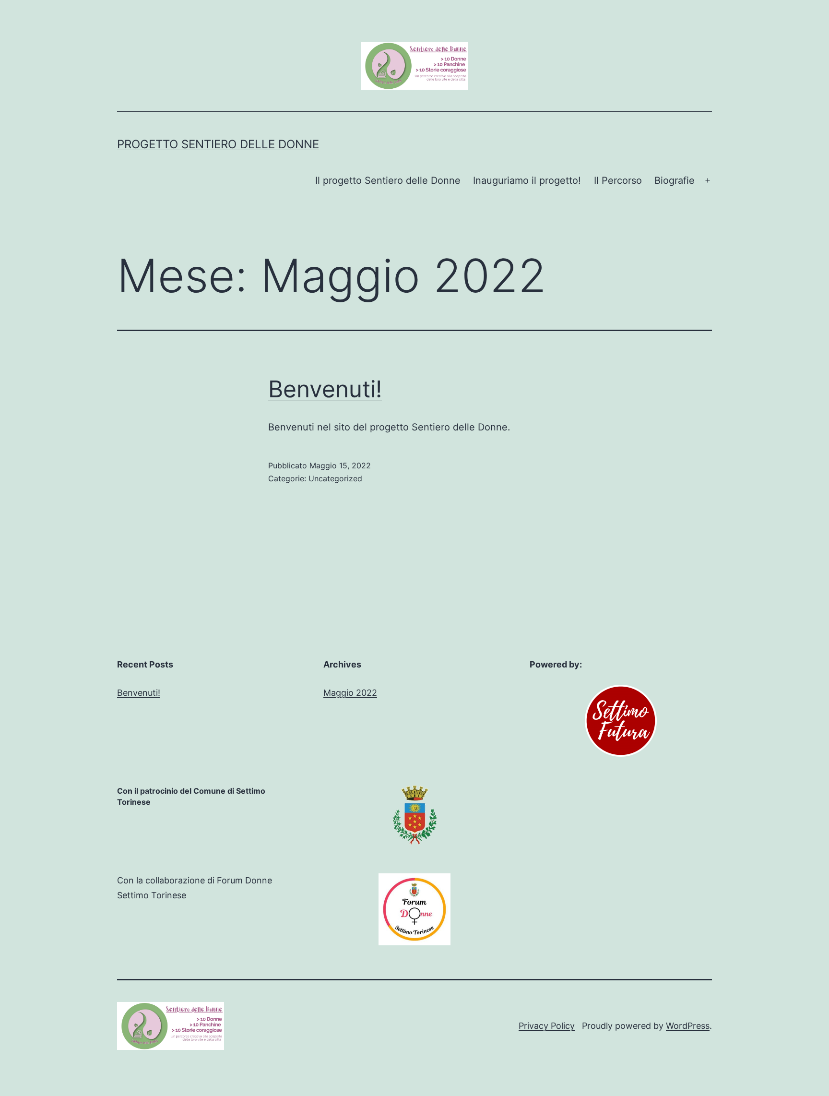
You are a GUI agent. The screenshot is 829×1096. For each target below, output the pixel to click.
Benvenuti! (325, 389)
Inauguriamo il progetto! (527, 180)
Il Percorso (618, 180)
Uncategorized (335, 478)
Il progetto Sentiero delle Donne (388, 180)
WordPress (688, 1026)
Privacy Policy (547, 1026)
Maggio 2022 (350, 693)
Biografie (674, 180)
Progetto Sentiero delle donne (218, 144)
